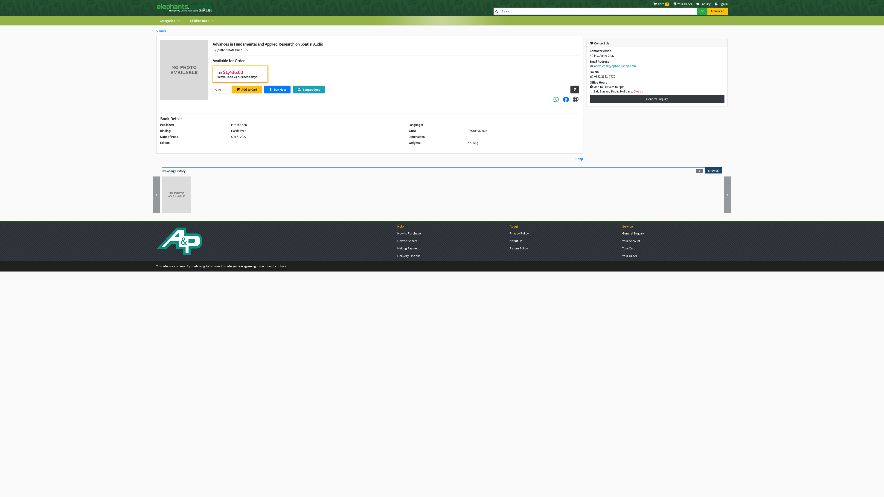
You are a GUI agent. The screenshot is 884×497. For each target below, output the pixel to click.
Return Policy (519, 248)
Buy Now (279, 89)
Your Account (631, 241)
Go (702, 11)
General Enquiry (657, 99)
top (580, 158)
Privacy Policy (519, 233)
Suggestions (311, 89)
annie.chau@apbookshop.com (615, 66)
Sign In (723, 4)
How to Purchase (409, 233)
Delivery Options (409, 256)
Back (162, 30)
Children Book (200, 20)
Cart (660, 4)
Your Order (684, 4)
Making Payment (408, 248)
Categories (168, 20)
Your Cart (628, 248)
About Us (516, 241)
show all (713, 170)
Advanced (717, 11)
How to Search (407, 241)
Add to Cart (249, 89)
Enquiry (705, 4)
